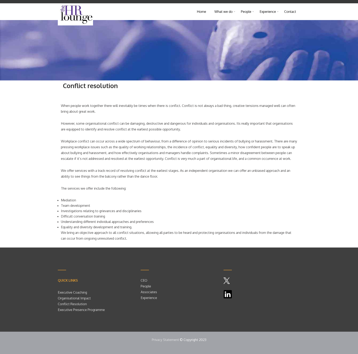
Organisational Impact (74, 298)
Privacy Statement (165, 340)
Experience (149, 298)
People (146, 286)
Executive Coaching (72, 292)
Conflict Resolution (72, 304)
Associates (149, 292)
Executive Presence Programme (81, 310)
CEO (144, 280)
